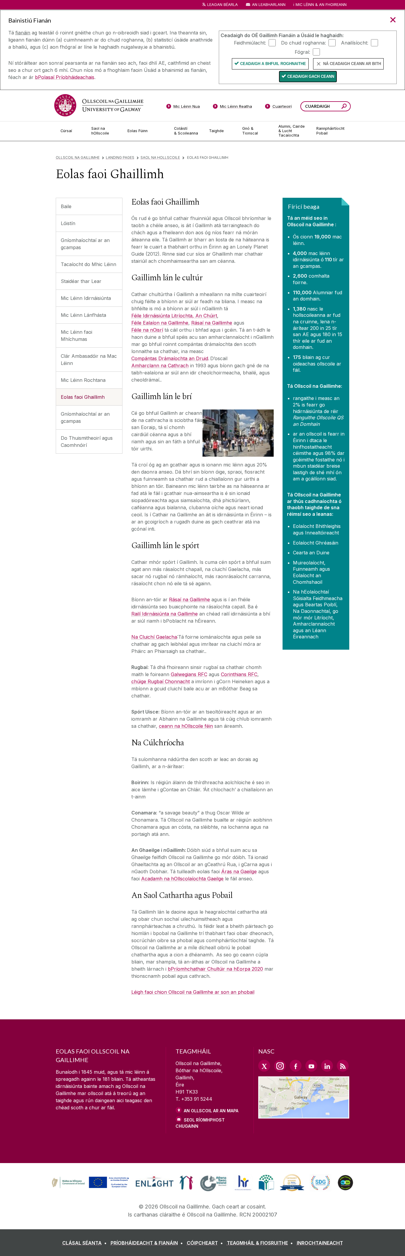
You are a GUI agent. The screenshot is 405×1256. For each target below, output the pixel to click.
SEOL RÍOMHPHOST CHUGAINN (200, 1123)
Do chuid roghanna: (303, 42)
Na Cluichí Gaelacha (154, 637)
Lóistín (68, 223)
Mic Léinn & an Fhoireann (321, 4)
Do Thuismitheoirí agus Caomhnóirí (87, 441)
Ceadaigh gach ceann (310, 76)
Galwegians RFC (189, 674)
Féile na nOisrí (147, 330)
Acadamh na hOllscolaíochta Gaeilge (182, 879)
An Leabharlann (269, 4)
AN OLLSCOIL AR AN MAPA (211, 1110)
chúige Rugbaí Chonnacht (160, 681)
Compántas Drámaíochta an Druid (169, 358)
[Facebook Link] (296, 1066)
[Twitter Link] (264, 1066)
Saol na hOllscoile (160, 157)
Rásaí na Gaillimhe (211, 323)
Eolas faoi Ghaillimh (83, 397)
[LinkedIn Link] (327, 1066)
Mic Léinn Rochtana (83, 380)
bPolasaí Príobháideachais (64, 77)
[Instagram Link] (280, 1066)
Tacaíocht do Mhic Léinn (88, 264)
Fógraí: (302, 52)
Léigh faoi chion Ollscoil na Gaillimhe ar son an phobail (192, 992)
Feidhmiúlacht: (250, 42)
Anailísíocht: (354, 42)
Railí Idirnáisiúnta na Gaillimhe (164, 614)
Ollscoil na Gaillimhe (78, 157)
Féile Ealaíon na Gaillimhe (159, 323)
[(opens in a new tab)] (91, 1187)
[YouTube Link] (311, 1066)
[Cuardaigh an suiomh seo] (344, 107)
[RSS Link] (343, 1066)
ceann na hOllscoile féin (186, 726)
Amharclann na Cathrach (160, 365)
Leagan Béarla (222, 4)
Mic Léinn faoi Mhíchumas (76, 335)
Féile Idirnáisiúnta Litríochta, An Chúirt (174, 316)
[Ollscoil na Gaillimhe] (98, 105)
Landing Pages (120, 157)
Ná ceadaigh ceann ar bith (352, 63)
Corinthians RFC (239, 674)
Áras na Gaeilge (239, 871)
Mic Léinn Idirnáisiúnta (86, 298)
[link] (89, 1183)
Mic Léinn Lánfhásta (83, 315)
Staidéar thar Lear (81, 281)
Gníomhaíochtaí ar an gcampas (85, 243)
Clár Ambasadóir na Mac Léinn (89, 359)
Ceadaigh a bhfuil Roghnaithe (273, 63)
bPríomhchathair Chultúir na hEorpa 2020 (215, 969)
